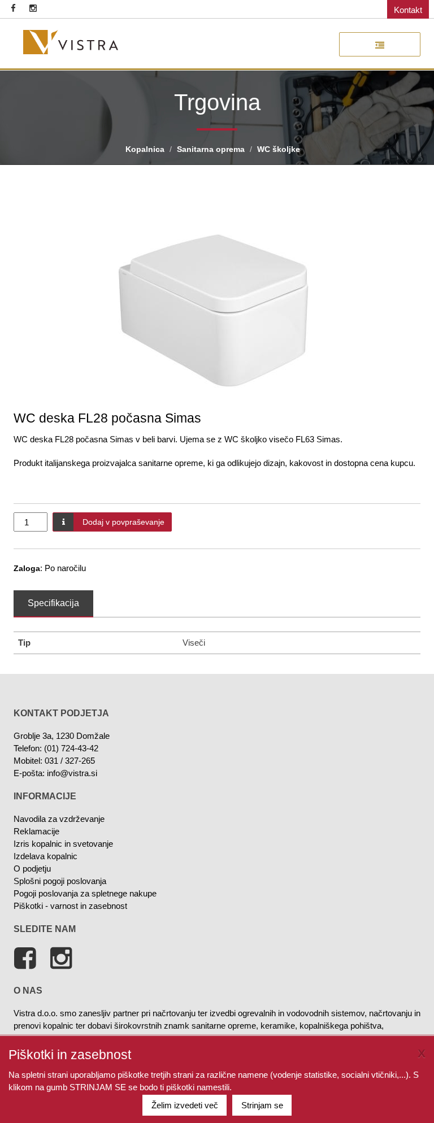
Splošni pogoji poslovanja (60, 881)
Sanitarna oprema (211, 149)
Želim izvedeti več (184, 1105)
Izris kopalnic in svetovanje (63, 843)
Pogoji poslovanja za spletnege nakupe (85, 893)
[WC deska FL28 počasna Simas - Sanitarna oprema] (70, 42)
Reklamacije (36, 831)
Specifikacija (53, 603)
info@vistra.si (72, 773)
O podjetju (32, 868)
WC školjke (278, 149)
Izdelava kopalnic (45, 856)
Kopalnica (144, 149)
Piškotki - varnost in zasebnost (70, 906)
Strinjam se (262, 1105)
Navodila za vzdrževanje (59, 819)
